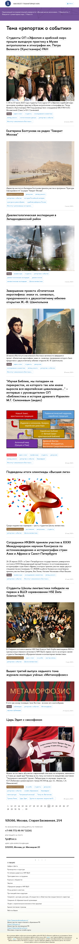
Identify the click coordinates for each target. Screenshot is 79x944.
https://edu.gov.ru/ (13, 924)
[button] (35, 860)
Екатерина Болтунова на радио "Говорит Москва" (34, 133)
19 (38, 806)
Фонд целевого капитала (15, 890)
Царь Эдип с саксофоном (24, 719)
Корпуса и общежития (14, 880)
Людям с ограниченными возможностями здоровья (24, 904)
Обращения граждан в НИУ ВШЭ (18, 886)
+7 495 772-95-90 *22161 (18, 830)
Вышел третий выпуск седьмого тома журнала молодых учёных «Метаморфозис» (37, 673)
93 (26, 809)
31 (19, 809)
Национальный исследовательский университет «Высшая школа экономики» (30, 12)
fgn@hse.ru (10, 838)
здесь (48, 937)
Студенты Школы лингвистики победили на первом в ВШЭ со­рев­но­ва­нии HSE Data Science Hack (37, 592)
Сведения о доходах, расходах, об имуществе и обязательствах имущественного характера (38, 897)
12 (11, 806)
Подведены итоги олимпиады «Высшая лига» (38, 472)
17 (30, 806)
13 (15, 806)
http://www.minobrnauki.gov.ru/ (17, 920)
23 (53, 806)
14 (19, 806)
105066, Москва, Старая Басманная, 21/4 (33, 820)
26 (64, 806)
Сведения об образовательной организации (22, 900)
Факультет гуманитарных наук (26, 4)
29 (12, 809)
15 (23, 806)
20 (41, 806)
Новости (29, 14)
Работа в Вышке (12, 910)
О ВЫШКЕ (11, 863)
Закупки (10, 883)
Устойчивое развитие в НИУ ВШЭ (18, 873)
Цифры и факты (12, 866)
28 (8, 809)
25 (60, 806)
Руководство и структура (16, 869)
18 (34, 806)
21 (45, 806)
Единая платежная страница (16, 907)
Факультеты (64, 12)
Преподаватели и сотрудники (17, 876)
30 (15, 809)
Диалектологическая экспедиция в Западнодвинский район (31, 217)
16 (26, 806)
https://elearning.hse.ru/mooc (17, 928)
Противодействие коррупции (17, 893)
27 (68, 806)
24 (56, 806)
